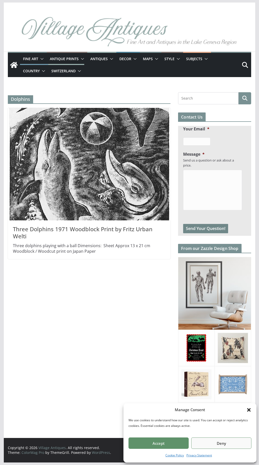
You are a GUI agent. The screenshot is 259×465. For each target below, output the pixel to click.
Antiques (99, 58)
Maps (148, 58)
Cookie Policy (174, 455)
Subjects (194, 58)
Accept (159, 443)
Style (169, 58)
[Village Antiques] (129, 33)
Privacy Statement (199, 455)
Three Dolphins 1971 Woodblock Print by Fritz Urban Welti (83, 232)
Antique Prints (64, 58)
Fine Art (30, 58)
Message (194, 154)
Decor (125, 58)
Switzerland (63, 70)
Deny (221, 443)
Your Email (196, 129)
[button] (248, 409)
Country (31, 70)
